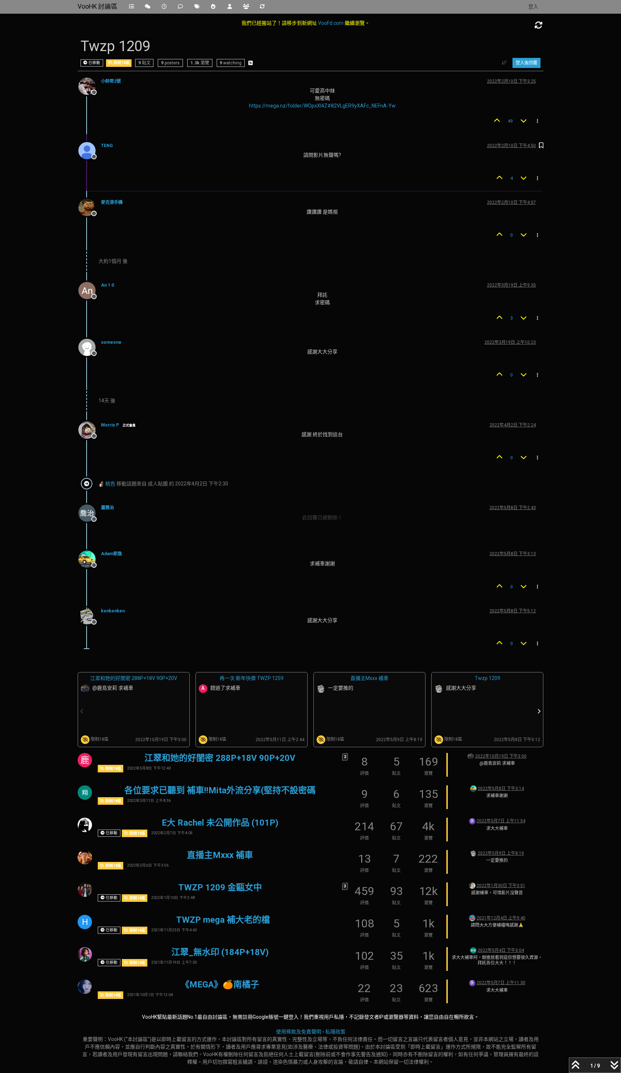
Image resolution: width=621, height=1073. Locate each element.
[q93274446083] (472, 918)
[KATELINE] (85, 825)
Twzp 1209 (487, 678)
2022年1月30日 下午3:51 (501, 885)
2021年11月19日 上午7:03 (174, 962)
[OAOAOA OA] (85, 954)
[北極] (85, 792)
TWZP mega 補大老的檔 (223, 920)
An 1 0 (107, 285)
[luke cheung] (471, 756)
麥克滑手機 (112, 202)
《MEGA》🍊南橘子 (220, 985)
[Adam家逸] (473, 788)
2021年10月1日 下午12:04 (150, 994)
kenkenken (113, 610)
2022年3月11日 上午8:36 (149, 800)
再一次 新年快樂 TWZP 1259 (252, 678)
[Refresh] (539, 25)
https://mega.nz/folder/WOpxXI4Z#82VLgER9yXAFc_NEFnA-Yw (322, 106)
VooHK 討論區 (98, 6)
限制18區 (121, 62)
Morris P (110, 425)
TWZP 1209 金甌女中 (220, 887)
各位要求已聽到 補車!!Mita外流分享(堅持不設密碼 (220, 790)
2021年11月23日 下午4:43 (174, 930)
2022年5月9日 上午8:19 (501, 853)
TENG (107, 145)
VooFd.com (331, 23)
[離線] (89, 86)
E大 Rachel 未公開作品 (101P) (220, 823)
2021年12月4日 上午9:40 (501, 918)
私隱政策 (335, 1032)
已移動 (93, 62)
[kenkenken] (473, 853)
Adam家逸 (111, 553)
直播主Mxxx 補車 (369, 678)
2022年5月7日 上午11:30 (501, 982)
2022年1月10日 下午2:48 (173, 897)
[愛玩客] (85, 987)
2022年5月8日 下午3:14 (501, 788)
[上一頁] (82, 711)
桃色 (110, 484)
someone (111, 342)
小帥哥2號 (111, 81)
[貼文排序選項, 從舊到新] (504, 63)
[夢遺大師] (85, 857)
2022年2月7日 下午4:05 (172, 833)
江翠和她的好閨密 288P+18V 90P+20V (133, 678)
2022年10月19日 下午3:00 (500, 756)
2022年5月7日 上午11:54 (501, 820)
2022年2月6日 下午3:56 (148, 865)
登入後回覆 (526, 62)
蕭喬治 (107, 507)
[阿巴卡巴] (472, 885)
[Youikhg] (473, 950)
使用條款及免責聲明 (298, 1032)
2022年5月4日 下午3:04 (501, 950)
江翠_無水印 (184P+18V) (220, 952)
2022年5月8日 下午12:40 (149, 768)
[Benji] (85, 889)
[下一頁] (539, 711)
